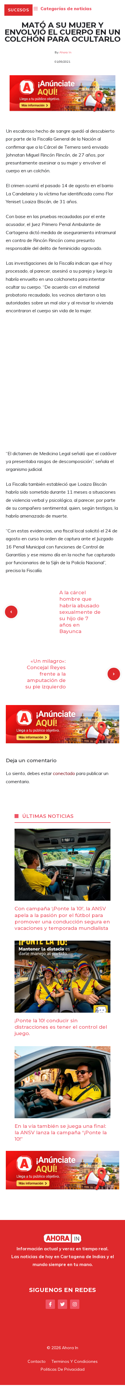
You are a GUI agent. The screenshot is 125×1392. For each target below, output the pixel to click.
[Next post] (114, 674)
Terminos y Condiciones (74, 1361)
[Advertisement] (62, 384)
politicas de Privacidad (63, 1369)
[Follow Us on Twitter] (62, 1304)
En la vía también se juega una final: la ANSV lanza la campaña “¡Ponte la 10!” (61, 1132)
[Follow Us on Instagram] (74, 1304)
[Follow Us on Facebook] (50, 1304)
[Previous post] (11, 612)
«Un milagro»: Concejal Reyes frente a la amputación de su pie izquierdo (45, 674)
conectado (64, 773)
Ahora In (65, 52)
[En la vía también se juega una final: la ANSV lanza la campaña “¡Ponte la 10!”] (62, 1114)
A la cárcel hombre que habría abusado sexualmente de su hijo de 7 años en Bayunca (80, 612)
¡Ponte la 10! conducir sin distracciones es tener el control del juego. (61, 1027)
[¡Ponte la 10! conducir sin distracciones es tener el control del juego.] (62, 1008)
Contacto (37, 1361)
